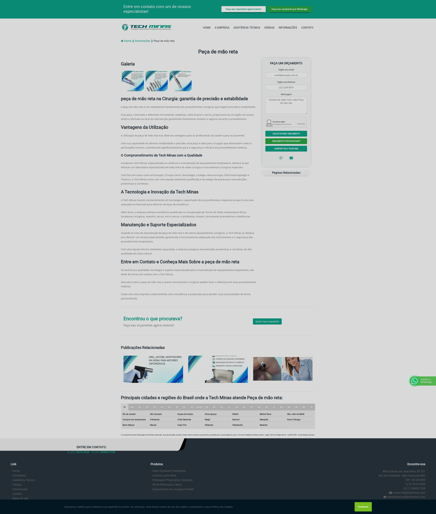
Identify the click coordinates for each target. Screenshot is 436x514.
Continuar (363, 506)
